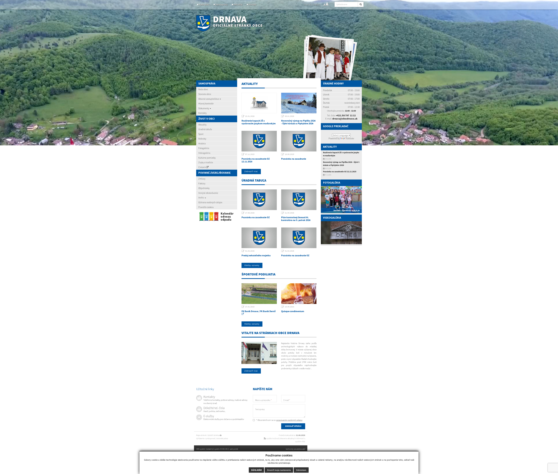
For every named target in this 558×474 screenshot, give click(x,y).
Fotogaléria (203, 148)
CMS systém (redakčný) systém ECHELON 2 (212, 449)
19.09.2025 (289, 154)
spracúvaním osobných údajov (289, 420)
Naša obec (204, 4)
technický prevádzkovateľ (295, 449)
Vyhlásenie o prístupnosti (205, 438)
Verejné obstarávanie (208, 192)
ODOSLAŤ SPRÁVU (293, 426)
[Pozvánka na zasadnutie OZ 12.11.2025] (259, 141)
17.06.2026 (249, 213)
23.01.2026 (249, 116)
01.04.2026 (249, 251)
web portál (234, 449)
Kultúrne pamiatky (207, 157)
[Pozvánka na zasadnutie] (298, 141)
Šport (200, 134)
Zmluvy (201, 178)
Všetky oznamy (252, 265)
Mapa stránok (201, 435)
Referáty (202, 138)
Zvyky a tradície (205, 162)
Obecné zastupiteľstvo (208, 98)
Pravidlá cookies (206, 207)
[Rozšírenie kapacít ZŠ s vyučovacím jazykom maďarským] (259, 103)
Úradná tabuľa (205, 129)
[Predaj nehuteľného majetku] (259, 237)
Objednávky (204, 188)
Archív (201, 197)
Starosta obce (204, 94)
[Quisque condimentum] (298, 293)
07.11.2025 (249, 154)
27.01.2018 (249, 307)
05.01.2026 (289, 116)
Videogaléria (204, 152)
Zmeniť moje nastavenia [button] (279, 470)
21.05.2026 (289, 213)
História (202, 143)
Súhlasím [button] (256, 470)
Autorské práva (222, 438)
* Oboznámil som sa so (279, 420)
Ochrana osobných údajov (210, 202)
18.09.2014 (289, 307)
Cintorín (202, 167)
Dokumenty (204, 108)
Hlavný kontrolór (206, 103)
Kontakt (252, 4)
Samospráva (221, 4)
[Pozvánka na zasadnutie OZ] (259, 199)
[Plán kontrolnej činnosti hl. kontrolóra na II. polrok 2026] (298, 199)
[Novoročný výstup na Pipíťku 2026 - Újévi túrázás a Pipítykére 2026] (298, 103)
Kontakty (202, 112)
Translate (350, 138)
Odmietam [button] (301, 470)
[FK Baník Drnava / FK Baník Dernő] (259, 293)
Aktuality (238, 4)
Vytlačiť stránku (214, 435)
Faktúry (201, 183)
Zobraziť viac (251, 171)
